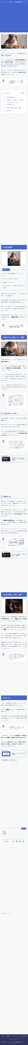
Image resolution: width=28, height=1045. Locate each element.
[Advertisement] (14, 18)
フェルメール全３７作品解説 (11, 2)
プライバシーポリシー (14, 1039)
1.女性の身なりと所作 (13, 102)
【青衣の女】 (14, 378)
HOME (2, 1036)
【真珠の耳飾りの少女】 (12, 64)
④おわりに (9, 110)
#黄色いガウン (14, 760)
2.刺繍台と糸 (10, 104)
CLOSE (22, 93)
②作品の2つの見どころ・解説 (14, 100)
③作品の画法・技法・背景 (13, 108)
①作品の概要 (10, 97)
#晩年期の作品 (5, 760)
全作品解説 (4, 50)
